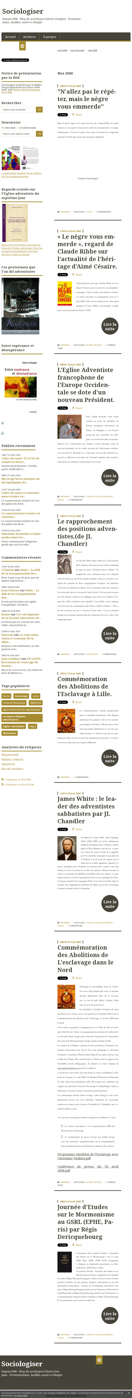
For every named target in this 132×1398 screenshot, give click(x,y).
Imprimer (65, 211)
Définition (35, 702)
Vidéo (89, 211)
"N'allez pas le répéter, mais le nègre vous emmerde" (86, 99)
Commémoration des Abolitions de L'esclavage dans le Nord (85, 958)
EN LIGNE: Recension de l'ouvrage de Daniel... (21, 662)
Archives (29, 37)
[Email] (22, 46)
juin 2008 (92, 50)
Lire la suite (109, 326)
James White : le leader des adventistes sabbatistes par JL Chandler (87, 810)
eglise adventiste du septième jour (22, 709)
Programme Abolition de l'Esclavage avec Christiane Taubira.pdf (87, 1156)
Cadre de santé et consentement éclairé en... (20, 494)
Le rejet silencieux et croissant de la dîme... (20, 638)
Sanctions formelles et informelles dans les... (21, 535)
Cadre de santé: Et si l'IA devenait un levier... (20, 460)
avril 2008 (62, 50)
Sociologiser (22, 11)
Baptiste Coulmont (12, 759)
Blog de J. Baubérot (12, 768)
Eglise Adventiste (14, 726)
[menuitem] (10, 36)
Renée (5, 614)
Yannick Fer (8, 763)
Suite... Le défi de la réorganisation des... (20, 571)
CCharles (7, 570)
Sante (36, 696)
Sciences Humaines (14, 702)
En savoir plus (20, 1395)
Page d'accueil (77, 50)
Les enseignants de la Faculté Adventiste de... (21, 616)
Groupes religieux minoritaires (14, 718)
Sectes (6, 696)
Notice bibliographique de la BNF (20, 91)
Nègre (32, 726)
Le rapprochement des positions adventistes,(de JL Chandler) (87, 532)
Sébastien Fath (10, 754)
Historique (9, 733)
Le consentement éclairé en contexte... (20, 515)
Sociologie (21, 696)
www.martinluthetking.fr (68, 1068)
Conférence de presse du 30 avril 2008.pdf (87, 1168)
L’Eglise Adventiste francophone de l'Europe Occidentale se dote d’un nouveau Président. (86, 384)
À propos (49, 37)
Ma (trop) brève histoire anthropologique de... (21, 480)
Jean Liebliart (11, 658)
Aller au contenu (11, 2)
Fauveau (7, 635)
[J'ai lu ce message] (128, 1393)
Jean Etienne (10, 590)
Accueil (10, 37)
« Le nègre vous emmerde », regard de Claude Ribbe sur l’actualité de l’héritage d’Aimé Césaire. (87, 251)
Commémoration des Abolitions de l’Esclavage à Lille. (84, 686)
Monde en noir (94, 345)
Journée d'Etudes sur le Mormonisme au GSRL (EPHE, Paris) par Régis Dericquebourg (85, 1222)
